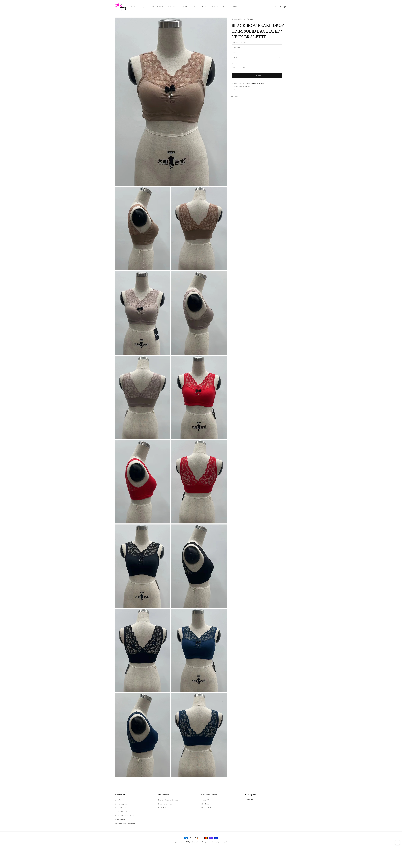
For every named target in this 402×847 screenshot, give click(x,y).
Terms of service (226, 842)
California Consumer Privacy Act (126, 816)
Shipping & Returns (208, 808)
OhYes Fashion (180, 842)
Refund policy (205, 842)
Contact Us (205, 800)
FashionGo (249, 799)
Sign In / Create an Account (168, 800)
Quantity (235, 63)
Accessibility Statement (123, 812)
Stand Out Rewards (165, 804)
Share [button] (236, 96)
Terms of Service (121, 808)
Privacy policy (215, 842)
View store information (242, 90)
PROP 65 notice (120, 820)
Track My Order (163, 808)
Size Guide (205, 804)
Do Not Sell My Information (125, 823)
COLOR (234, 53)
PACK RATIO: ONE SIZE (239, 43)
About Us (118, 800)
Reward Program (121, 804)
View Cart (161, 812)
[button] (185, 6)
